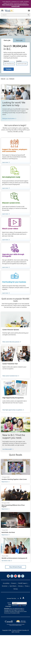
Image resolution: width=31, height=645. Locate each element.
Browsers (13, 583)
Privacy (26, 586)
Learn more (5, 162)
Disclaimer (4, 586)
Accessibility (6, 583)
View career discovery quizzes (10, 342)
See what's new (6, 560)
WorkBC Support (22, 583)
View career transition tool (10, 376)
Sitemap (15, 589)
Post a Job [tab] (19, 40)
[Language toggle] (7, 79)
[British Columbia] (15, 623)
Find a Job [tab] (7, 40)
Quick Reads (13, 586)
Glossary (20, 586)
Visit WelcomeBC (7, 449)
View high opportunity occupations (12, 410)
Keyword (6, 61)
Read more (5, 482)
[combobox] (21, 63)
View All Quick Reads (15, 567)
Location (19, 61)
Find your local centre (8, 118)
